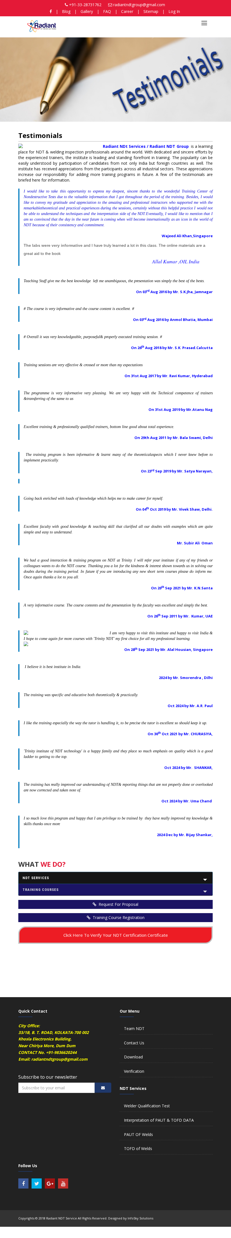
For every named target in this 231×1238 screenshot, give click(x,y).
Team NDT (134, 1028)
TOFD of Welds (138, 1148)
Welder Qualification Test (147, 1105)
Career (127, 11)
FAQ (107, 11)
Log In (174, 11)
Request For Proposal (117, 904)
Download (133, 1057)
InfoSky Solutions (140, 1218)
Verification (134, 1071)
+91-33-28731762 (85, 4)
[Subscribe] (103, 1088)
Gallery (87, 11)
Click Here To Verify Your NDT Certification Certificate (115, 935)
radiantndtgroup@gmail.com (139, 4)
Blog (66, 11)
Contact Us (134, 1042)
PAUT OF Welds (138, 1134)
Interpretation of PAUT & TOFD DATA (159, 1120)
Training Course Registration (118, 917)
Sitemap (150, 11)
